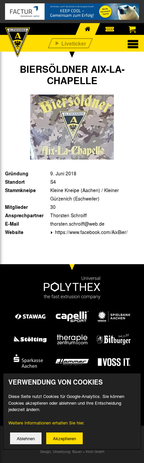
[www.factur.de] (72, 11)
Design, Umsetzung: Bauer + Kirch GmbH (72, 451)
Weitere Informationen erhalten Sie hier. (46, 422)
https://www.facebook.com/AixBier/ (91, 232)
